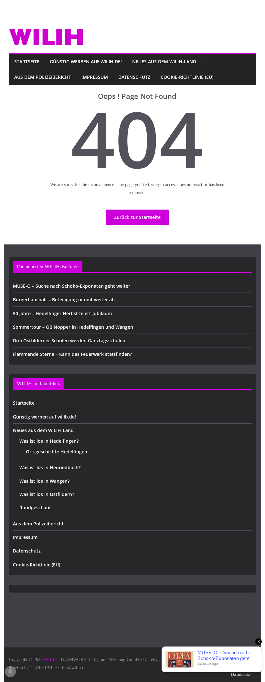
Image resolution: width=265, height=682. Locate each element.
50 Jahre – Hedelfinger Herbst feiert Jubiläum (62, 313)
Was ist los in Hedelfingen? (49, 441)
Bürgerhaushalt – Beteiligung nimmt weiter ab (64, 299)
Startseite (26, 61)
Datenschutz (134, 77)
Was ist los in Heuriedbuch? (49, 467)
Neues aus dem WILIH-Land (164, 61)
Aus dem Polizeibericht (42, 77)
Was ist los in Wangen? (44, 481)
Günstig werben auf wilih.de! (86, 61)
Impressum (94, 77)
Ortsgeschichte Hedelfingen (56, 452)
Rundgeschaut (35, 507)
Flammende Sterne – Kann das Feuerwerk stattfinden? (72, 354)
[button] (199, 61)
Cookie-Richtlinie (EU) (187, 77)
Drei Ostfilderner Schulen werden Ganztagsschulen (69, 340)
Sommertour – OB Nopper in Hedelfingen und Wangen (73, 327)
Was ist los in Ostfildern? (46, 494)
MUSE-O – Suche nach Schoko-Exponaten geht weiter (71, 286)
